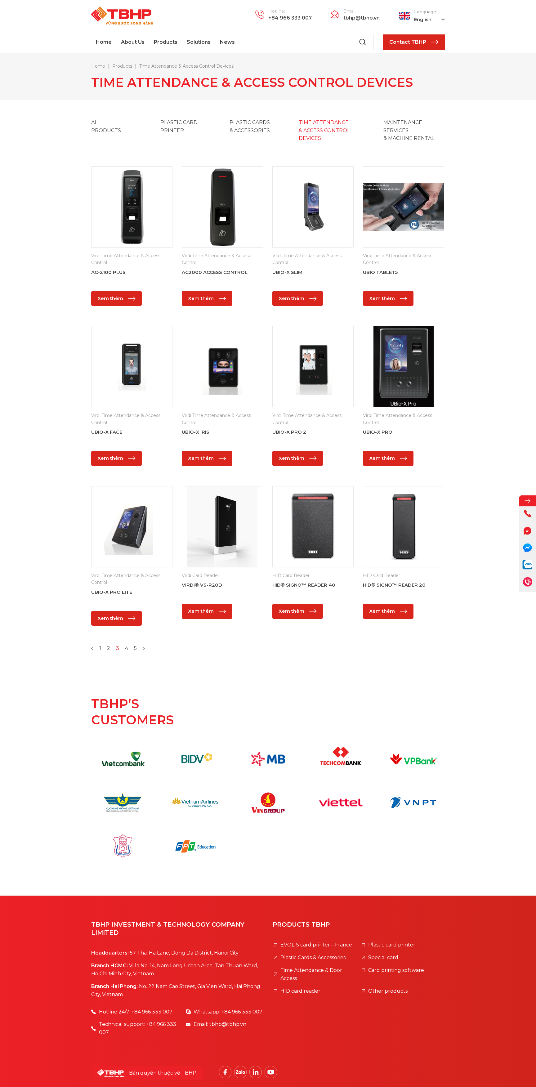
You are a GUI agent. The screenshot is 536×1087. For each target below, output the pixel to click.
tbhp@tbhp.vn (361, 18)
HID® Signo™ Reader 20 (394, 585)
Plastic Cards (250, 126)
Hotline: (276, 11)
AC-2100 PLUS (108, 272)
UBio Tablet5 (380, 272)
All (106, 126)
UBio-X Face (106, 432)
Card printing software (396, 970)
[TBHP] (122, 15)
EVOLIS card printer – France (316, 945)
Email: (349, 11)
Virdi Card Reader (200, 575)
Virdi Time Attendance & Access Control (125, 259)
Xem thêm (110, 298)
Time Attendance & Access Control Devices (252, 82)
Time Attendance (324, 130)
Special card (383, 957)
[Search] (363, 42)
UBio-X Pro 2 (289, 432)
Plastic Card (179, 126)
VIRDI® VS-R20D (202, 585)
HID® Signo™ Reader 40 (303, 585)
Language (425, 12)
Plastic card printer (391, 945)
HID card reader (300, 991)
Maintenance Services (408, 130)
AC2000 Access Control (215, 272)
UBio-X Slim (287, 272)
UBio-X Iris (195, 432)
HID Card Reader (291, 575)
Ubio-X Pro (377, 432)
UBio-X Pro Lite (111, 592)
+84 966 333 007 (290, 18)
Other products (388, 991)
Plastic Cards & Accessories (313, 957)
